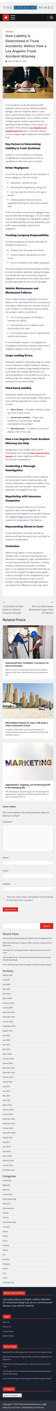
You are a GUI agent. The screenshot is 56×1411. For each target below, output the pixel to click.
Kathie (10, 61)
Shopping (6, 1264)
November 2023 (9, 1123)
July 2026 (6, 979)
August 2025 (7, 1030)
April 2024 (6, 1100)
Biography (6, 1185)
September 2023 (9, 1132)
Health (5, 1236)
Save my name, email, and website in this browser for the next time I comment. (30, 898)
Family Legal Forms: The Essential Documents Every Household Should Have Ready (27, 958)
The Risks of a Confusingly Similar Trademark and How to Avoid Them (27, 951)
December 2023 (9, 1119)
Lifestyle (6, 1245)
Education (6, 1203)
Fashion (6, 1213)
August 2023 (7, 1137)
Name (6, 857)
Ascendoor (16, 1407)
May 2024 (6, 1095)
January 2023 (8, 1165)
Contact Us (7, 1326)
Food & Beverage (9, 1222)
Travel (5, 1277)
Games (5, 1231)
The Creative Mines (12, 1299)
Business (9, 32)
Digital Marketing (9, 1199)
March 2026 (7, 998)
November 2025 (9, 1016)
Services (6, 1259)
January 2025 (8, 1063)
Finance (6, 1217)
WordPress (39, 1407)
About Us (6, 1322)
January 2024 (8, 1114)
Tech (4, 1273)
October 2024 (8, 1077)
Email (6, 870)
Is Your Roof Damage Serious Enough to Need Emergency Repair (27, 964)
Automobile (7, 1180)
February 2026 (8, 1003)
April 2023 (6, 1151)
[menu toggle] (12, 17)
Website (6, 883)
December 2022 (9, 1170)
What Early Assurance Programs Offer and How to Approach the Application (27, 944)
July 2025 (6, 1035)
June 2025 (6, 1040)
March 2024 (7, 1105)
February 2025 (8, 1058)
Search (46, 926)
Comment (8, 821)
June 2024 (6, 1091)
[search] (51, 17)
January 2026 (8, 1007)
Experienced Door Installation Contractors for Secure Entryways (27, 664)
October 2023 (8, 1128)
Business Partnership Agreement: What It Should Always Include (27, 938)
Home (5, 1240)
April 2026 (6, 993)
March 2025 (7, 1054)
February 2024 (8, 1109)
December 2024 (9, 1068)
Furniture (6, 1226)
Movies (5, 1250)
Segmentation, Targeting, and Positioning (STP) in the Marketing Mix (27, 786)
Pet (4, 1254)
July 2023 (6, 1142)
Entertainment (8, 1208)
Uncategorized (8, 1282)
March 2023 (7, 1156)
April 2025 (6, 1049)
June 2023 (6, 1146)
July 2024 (6, 1086)
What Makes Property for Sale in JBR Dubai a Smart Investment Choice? (26, 724)
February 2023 (8, 1160)
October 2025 (8, 1021)
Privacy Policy (8, 1331)
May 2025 (6, 1044)
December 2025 (9, 1012)
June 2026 (6, 984)
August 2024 (7, 1081)
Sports (5, 1268)
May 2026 (6, 989)
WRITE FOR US (8, 1336)
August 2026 (7, 975)
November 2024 (9, 1072)
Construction (8, 1194)
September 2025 (9, 1026)
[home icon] (6, 17)
